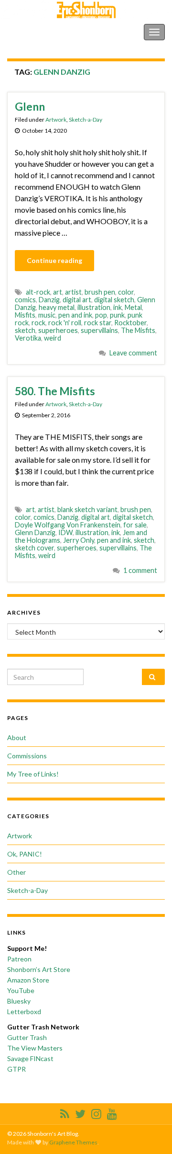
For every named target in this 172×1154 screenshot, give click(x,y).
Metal (133, 307)
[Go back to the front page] (86, 10)
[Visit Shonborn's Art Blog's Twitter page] (80, 1112)
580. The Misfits (55, 391)
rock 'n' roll (64, 323)
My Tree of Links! (33, 774)
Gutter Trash (27, 1037)
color (126, 292)
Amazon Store (28, 980)
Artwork (55, 119)
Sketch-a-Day (85, 119)
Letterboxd (24, 1011)
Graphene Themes (73, 1142)
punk (117, 315)
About (16, 737)
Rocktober (130, 323)
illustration (93, 307)
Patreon (19, 959)
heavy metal (57, 307)
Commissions (27, 756)
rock (38, 323)
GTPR (16, 1069)
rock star (97, 323)
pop (101, 315)
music (46, 315)
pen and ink (75, 315)
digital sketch (114, 300)
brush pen (100, 292)
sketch (25, 330)
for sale (135, 525)
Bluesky (19, 1001)
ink (117, 307)
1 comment (140, 570)
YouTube (20, 990)
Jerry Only (78, 540)
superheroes (58, 330)
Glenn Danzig (35, 532)
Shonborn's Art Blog (47, 31)
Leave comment (133, 353)
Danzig (49, 300)
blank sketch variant (87, 509)
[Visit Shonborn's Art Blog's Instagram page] (96, 1112)
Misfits (25, 315)
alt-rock (38, 292)
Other (16, 872)
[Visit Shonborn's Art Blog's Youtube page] (112, 1112)
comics (25, 300)
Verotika (28, 338)
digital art (77, 300)
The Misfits (138, 330)
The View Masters (35, 1048)
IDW (65, 532)
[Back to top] (150, 1132)
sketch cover (34, 548)
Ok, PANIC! (24, 854)
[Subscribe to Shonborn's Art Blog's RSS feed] (64, 1112)
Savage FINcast (30, 1058)
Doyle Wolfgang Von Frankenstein (67, 525)
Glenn (30, 106)
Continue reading (54, 260)
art (57, 292)
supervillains (99, 330)
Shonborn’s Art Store (38, 969)
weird (52, 338)
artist (73, 292)
